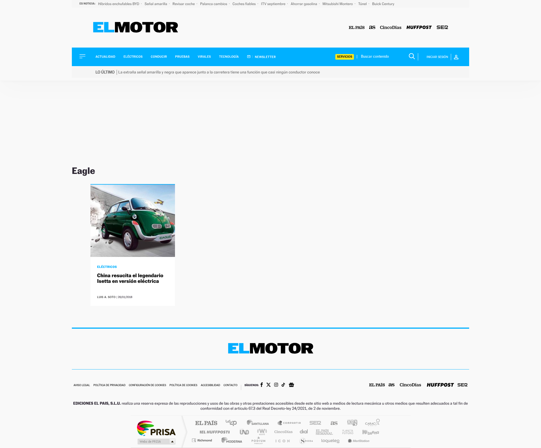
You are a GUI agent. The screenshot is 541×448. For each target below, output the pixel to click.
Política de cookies (184, 385)
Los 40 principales (233, 423)
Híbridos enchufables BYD (119, 4)
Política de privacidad (109, 385)
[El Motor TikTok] (283, 385)
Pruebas (182, 56)
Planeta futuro (345, 431)
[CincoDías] (391, 28)
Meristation (358, 440)
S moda (305, 440)
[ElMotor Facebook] (261, 385)
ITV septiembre (273, 4)
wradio (261, 431)
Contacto (230, 385)
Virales (204, 56)
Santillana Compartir (289, 423)
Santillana (259, 423)
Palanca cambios (214, 4)
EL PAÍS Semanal (325, 431)
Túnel (363, 4)
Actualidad (105, 56)
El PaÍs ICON (282, 440)
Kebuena (365, 431)
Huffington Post (213, 431)
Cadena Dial (304, 431)
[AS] (372, 28)
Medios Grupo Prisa (156, 441)
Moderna (230, 440)
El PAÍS (206, 423)
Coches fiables (244, 4)
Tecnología (229, 56)
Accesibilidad (210, 385)
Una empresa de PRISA (156, 428)
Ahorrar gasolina (304, 4)
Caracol (371, 423)
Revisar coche (184, 4)
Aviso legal (82, 385)
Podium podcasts (258, 440)
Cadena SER (313, 423)
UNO (245, 431)
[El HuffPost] (419, 28)
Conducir (159, 56)
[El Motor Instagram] (276, 385)
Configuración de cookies (147, 385)
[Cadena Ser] (442, 28)
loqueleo (330, 440)
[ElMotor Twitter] (268, 385)
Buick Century (383, 4)
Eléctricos (133, 56)
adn (350, 423)
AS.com (331, 423)
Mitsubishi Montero (338, 4)
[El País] (357, 28)
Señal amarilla (156, 4)
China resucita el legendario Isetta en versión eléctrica (130, 278)
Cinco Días (282, 431)
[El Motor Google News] (291, 385)
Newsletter (265, 57)
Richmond (202, 440)
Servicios (344, 57)
